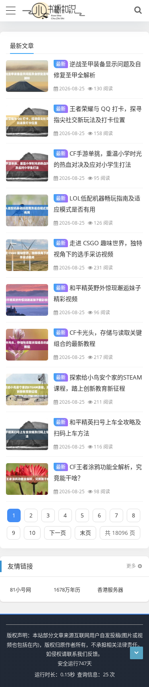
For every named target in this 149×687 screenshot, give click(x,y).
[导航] (10, 9)
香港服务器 (110, 589)
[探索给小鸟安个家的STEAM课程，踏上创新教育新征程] (27, 389)
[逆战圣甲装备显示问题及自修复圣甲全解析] (27, 76)
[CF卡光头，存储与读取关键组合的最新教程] (27, 345)
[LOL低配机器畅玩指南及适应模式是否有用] (27, 210)
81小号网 (20, 589)
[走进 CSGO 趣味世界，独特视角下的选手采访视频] (27, 255)
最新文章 (22, 46)
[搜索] (136, 10)
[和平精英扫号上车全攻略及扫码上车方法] (27, 434)
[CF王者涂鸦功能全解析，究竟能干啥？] (27, 479)
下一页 (57, 532)
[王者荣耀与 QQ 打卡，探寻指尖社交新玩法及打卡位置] (27, 121)
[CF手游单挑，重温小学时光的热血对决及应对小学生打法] (27, 165)
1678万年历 (67, 589)
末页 (85, 532)
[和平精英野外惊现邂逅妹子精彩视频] (27, 300)
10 (32, 532)
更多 (131, 566)
